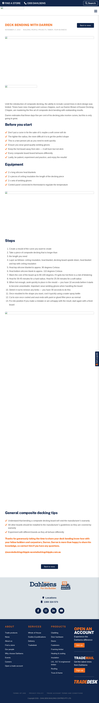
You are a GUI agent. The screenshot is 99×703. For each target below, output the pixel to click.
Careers (8, 662)
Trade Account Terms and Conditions (65, 693)
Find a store (10, 645)
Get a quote (97, 358)
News (7, 637)
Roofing (54, 669)
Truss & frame (57, 673)
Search (92, 3)
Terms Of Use (19, 693)
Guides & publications (37, 637)
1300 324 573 (51, 602)
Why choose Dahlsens (14, 653)
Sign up (79, 670)
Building (27, 30)
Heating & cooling (58, 653)
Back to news (85, 25)
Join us (79, 645)
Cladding (54, 633)
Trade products (11, 633)
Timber (50, 30)
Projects (42, 30)
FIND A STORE (12, 3)
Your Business (60, 30)
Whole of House (34, 633)
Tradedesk (32, 645)
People (34, 30)
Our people (9, 649)
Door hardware (57, 637)
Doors (53, 641)
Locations (51, 597)
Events (8, 658)
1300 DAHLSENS (36, 3)
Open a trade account (14, 666)
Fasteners (55, 645)
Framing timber (57, 649)
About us (8, 641)
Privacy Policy (36, 693)
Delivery (31, 641)
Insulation (55, 658)
